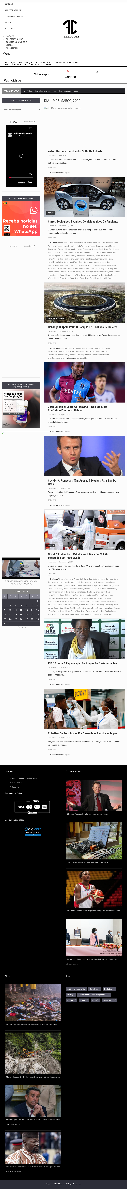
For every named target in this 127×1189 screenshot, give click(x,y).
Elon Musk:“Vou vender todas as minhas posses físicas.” (87, 814)
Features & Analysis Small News (95, 249)
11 (16, 610)
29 (37, 619)
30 (5, 623)
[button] (16, 64)
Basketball (109, 989)
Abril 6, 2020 (63, 155)
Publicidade (12, 80)
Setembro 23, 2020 (66, 331)
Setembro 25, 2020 (66, 226)
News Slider (52, 269)
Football (71, 1000)
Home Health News (102, 256)
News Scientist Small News (105, 265)
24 (10, 619)
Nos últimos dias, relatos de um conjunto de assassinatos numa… (51, 91)
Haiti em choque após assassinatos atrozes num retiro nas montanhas (31, 1024)
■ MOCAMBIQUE (26, 62)
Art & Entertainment (81, 348)
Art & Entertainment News (108, 243)
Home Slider (64, 259)
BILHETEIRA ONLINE (13, 10)
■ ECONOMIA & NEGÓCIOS (67, 62)
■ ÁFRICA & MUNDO (44, 62)
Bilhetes (21, 183)
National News (105, 262)
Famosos (63, 358)
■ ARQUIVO (50, 64)
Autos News (52, 249)
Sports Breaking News (88, 272)
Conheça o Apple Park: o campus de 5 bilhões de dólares (82, 327)
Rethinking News (111, 269)
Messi (95, 1000)
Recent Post (90, 269)
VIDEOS (8, 23)
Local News (83, 262)
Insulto (84, 1000)
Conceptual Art (101, 352)
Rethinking (100, 269)
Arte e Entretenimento (76, 352)
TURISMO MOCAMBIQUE (15, 16)
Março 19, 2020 (64, 415)
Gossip (70, 358)
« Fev (19, 627)
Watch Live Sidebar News (106, 275)
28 (32, 619)
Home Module (53, 259)
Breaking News (64, 249)
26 (21, 619)
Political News (73, 269)
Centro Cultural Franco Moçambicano (94, 995)
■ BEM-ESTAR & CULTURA (15, 64)
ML (97, 72)
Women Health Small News (58, 278)
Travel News (90, 275)
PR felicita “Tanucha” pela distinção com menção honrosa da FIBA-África (93, 911)
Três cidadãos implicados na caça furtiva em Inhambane (87, 862)
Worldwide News (106, 278)
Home (73, 256)
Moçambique (94, 262)
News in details (76, 265)
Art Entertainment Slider (57, 352)
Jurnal (76, 358)
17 (10, 614)
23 (5, 619)
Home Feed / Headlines (85, 256)
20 (26, 614)
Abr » (24, 627)
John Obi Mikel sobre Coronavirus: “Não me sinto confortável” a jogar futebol (77, 408)
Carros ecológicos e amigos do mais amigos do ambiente (83, 221)
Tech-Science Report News (59, 275)
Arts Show (90, 352)
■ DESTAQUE (10, 62)
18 (16, 614)
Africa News (68, 243)
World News (74, 278)
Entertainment (91, 355)
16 (5, 614)
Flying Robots (114, 249)
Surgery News (102, 272)
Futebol (59, 252)
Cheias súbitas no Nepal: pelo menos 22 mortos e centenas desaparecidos (33, 1077)
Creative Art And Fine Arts (58, 355)
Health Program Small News (59, 256)
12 (21, 610)
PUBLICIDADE (10, 29)
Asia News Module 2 (72, 246)
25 (16, 619)
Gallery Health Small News (73, 252)
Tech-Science (114, 272)
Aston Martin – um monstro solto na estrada (75, 151)
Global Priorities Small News (95, 252)
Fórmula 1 (52, 252)
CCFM (70, 995)
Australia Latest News (106, 246)
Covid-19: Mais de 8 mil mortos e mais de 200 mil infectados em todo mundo (78, 555)
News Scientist (88, 265)
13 (26, 610)
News (62, 265)
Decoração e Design (77, 355)
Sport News (64, 272)
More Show (84, 358)
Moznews (52, 155)
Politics (82, 269)
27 (26, 619)
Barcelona (95, 989)
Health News (111, 252)
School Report (53, 272)
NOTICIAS (9, 4)
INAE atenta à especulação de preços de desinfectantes (82, 663)
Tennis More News (78, 275)
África (51, 213)
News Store (62, 269)
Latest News (53, 262)
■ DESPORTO (36, 64)
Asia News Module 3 (89, 246)
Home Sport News (77, 259)
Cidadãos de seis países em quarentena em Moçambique (82, 733)
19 (21, 614)
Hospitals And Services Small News (98, 259)
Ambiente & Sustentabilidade (85, 243)
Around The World (56, 318)
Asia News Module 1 (56, 246)
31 (10, 623)
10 (10, 610)
